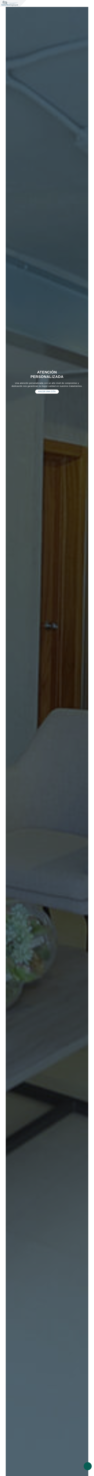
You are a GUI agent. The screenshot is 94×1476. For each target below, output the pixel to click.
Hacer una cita (47, 391)
